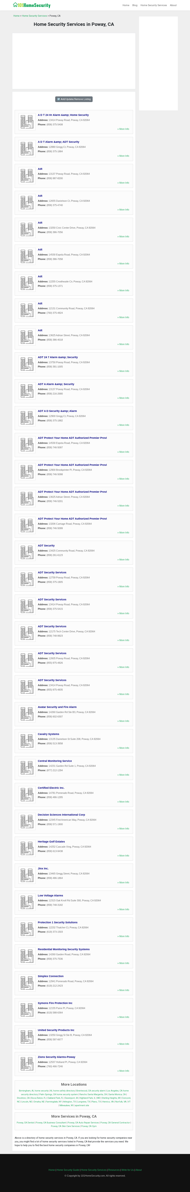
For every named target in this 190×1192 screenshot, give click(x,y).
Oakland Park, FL (55, 1098)
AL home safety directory (62, 1091)
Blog (134, 5)
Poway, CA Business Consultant (51, 1122)
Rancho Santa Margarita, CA (93, 1094)
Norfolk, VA (120, 1102)
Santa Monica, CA (117, 1094)
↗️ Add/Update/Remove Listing (74, 99)
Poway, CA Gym (89, 1126)
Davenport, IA (71, 1098)
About (173, 5)
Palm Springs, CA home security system (58, 1094)
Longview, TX (83, 1102)
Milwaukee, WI (66, 1105)
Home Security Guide (68, 1170)
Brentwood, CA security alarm (90, 1091)
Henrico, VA (108, 1102)
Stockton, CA (23, 1098)
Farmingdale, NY (54, 1102)
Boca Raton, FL (38, 1098)
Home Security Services (154, 5)
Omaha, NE (39, 1102)
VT (129, 1102)
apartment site (82, 1105)
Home (126, 5)
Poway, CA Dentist (25, 1122)
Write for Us (127, 1170)
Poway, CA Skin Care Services (65, 1126)
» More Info (123, 129)
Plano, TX (96, 1102)
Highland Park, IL (87, 1098)
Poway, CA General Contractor (115, 1122)
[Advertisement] (74, 61)
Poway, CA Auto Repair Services (83, 1122)
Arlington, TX (69, 1102)
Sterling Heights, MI (111, 1098)
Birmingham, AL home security (34, 1091)
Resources (114, 1170)
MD (98, 1098)
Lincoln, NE (27, 1102)
